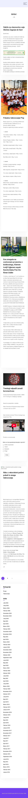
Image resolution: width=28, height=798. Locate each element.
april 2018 (5, 722)
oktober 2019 (6, 694)
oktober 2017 (6, 735)
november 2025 (7, 616)
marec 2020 (6, 686)
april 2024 (5, 639)
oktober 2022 (6, 673)
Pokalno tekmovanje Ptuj (13, 118)
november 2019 (7, 691)
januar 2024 (6, 647)
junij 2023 (6, 660)
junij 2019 (6, 696)
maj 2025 (5, 621)
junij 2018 (6, 717)
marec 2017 (6, 746)
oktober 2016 (6, 754)
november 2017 (7, 733)
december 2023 (7, 649)
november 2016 (7, 751)
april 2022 (5, 681)
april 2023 (5, 665)
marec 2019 (6, 704)
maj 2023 (5, 663)
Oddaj (6, 455)
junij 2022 (6, 676)
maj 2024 (5, 636)
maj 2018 (5, 720)
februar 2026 (6, 610)
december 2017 (7, 730)
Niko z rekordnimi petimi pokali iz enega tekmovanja (13, 475)
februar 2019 (6, 707)
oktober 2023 (6, 655)
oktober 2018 (6, 715)
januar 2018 (6, 728)
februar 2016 (6, 769)
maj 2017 (5, 741)
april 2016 (5, 764)
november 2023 (7, 652)
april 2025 (5, 623)
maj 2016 (5, 761)
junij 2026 (6, 605)
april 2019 (5, 702)
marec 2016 (6, 767)
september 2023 (7, 657)
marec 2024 (6, 642)
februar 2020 (6, 689)
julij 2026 (5, 603)
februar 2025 (6, 629)
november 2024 (7, 634)
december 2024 (7, 631)
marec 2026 (6, 608)
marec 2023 (6, 668)
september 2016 (7, 756)
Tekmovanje (6, 593)
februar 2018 (6, 725)
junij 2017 (6, 738)
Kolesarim (7, 449)
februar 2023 (6, 670)
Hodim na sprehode (9, 444)
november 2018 (7, 712)
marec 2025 (6, 626)
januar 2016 (6, 772)
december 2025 (7, 613)
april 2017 (5, 743)
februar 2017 (6, 748)
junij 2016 (6, 759)
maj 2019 (5, 699)
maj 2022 (5, 678)
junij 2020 (6, 683)
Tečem (6, 446)
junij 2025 (6, 618)
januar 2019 (6, 709)
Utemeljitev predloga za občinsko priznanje (14, 71)
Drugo (6, 451)
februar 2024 (6, 644)
